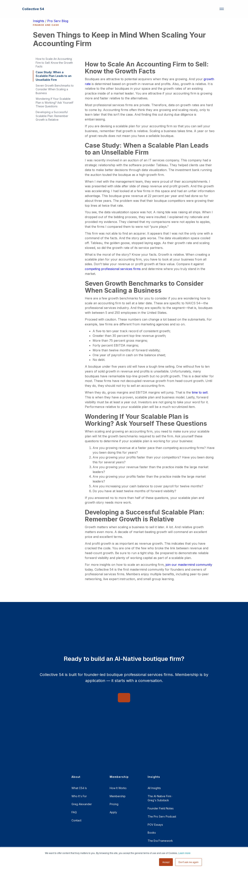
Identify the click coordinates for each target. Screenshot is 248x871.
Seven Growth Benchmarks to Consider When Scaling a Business (55, 89)
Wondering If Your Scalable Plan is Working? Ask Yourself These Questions (54, 102)
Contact (76, 820)
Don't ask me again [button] (188, 862)
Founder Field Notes (161, 808)
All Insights (154, 788)
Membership (118, 796)
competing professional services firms (113, 269)
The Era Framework (160, 840)
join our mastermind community (189, 565)
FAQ (74, 812)
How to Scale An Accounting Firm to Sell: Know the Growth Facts (54, 62)
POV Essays (155, 824)
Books (152, 832)
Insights (38, 21)
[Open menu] (221, 9)
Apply (113, 812)
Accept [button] (166, 862)
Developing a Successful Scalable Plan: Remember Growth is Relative (52, 115)
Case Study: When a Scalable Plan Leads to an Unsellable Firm (53, 76)
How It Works (118, 788)
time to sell (200, 392)
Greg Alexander (81, 804)
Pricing (114, 804)
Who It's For (79, 796)
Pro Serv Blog (57, 21)
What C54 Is (79, 788)
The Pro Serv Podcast (162, 816)
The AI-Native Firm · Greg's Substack (160, 798)
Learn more (184, 853)
